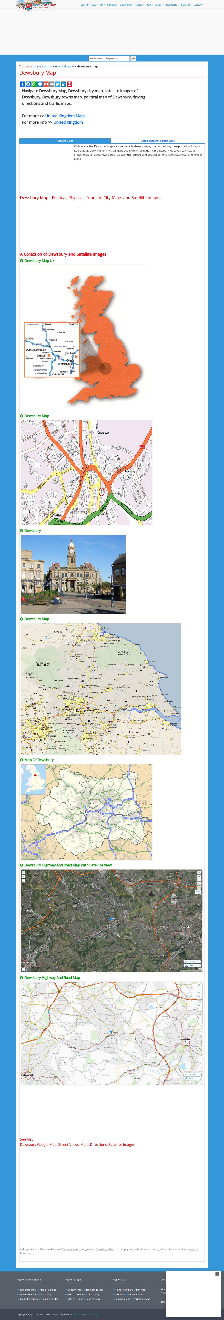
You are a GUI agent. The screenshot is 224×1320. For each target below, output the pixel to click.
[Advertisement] (112, 31)
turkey (197, 4)
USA (94, 4)
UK (101, 4)
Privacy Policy (80, 1314)
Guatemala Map (28, 1294)
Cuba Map (46, 1294)
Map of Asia (119, 1279)
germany (171, 4)
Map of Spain (93, 1298)
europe (47, 66)
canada (111, 4)
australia (125, 4)
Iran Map (141, 1289)
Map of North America (29, 1279)
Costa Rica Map (50, 1298)
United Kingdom (68, 122)
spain (158, 4)
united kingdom (64, 66)
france (139, 4)
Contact (165, 1279)
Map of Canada (48, 1289)
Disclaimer (94, 1314)
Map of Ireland (75, 1298)
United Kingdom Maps (65, 115)
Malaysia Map (122, 1298)
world (84, 4)
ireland (185, 4)
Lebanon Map (135, 1294)
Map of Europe (73, 1279)
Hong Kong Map (124, 1289)
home (37, 66)
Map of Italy (92, 1294)
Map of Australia (29, 1298)
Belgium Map (75, 1289)
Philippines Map (141, 1298)
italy (149, 4)
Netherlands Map (94, 1289)
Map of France (75, 1294)
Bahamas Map (28, 1289)
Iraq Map (120, 1294)
